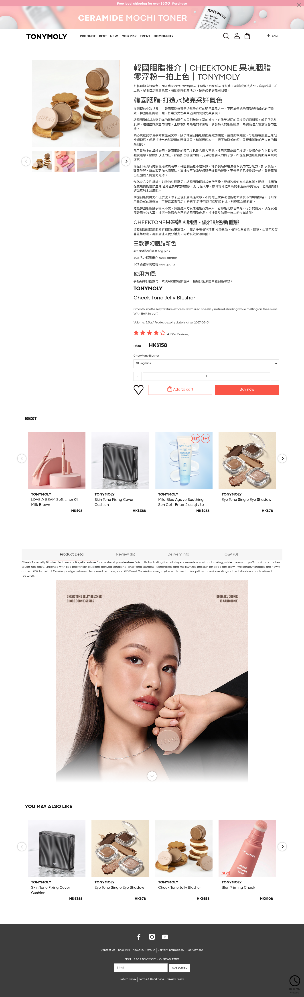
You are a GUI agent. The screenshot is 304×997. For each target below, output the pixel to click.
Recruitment (194, 950)
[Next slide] (126, 161)
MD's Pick (129, 36)
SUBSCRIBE (179, 968)
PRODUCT (87, 36)
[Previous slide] (26, 161)
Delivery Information (171, 950)
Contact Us (108, 950)
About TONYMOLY (144, 950)
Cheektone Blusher (146, 356)
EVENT (145, 36)
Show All (152, 776)
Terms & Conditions (151, 979)
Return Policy (128, 979)
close (299, 5)
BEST (103, 36)
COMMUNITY (164, 36)
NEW (114, 36)
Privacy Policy (175, 979)
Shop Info (124, 950)
